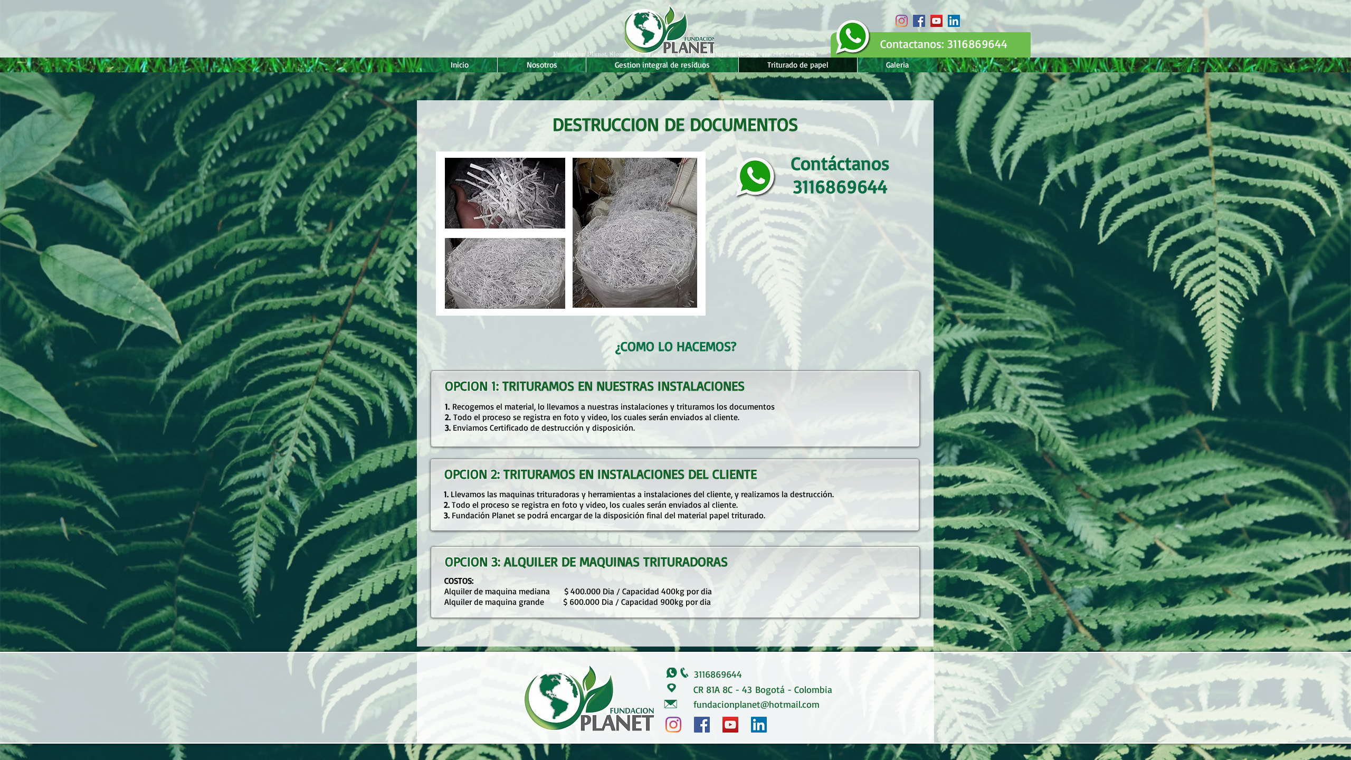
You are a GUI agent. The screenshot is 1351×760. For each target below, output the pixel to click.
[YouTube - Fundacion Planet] (936, 21)
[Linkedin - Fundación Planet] (954, 21)
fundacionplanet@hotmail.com (756, 704)
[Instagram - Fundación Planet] (902, 21)
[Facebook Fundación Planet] (919, 21)
